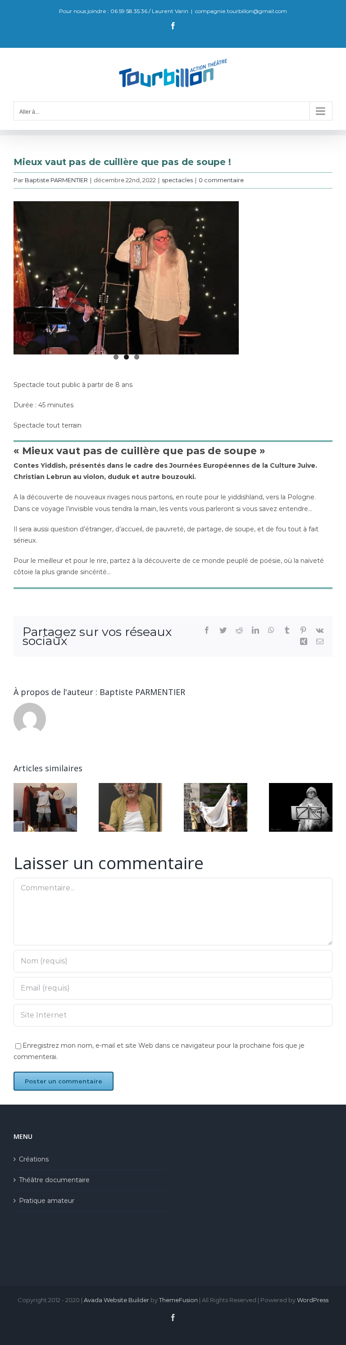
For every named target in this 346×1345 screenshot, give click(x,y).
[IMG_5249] (126, 278)
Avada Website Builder (116, 1300)
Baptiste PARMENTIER (56, 180)
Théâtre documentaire (54, 1180)
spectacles (177, 180)
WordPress (312, 1300)
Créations (34, 1159)
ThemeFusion (178, 1300)
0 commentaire (221, 180)
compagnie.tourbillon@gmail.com (241, 11)
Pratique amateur (46, 1201)
